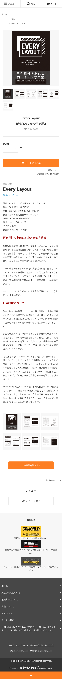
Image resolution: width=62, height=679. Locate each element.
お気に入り (32, 129)
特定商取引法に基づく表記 (48, 174)
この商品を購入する (31, 465)
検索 (32, 3)
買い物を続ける (52, 480)
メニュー (11, 3)
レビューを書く (32, 501)
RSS (18, 645)
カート (53, 3)
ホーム (4, 14)
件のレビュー (10, 195)
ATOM (25, 645)
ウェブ (22, 23)
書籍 (13, 19)
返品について (53, 170)
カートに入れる (32, 163)
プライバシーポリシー (19, 651)
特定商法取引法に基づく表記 (42, 645)
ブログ (11, 645)
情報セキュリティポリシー (41, 651)
